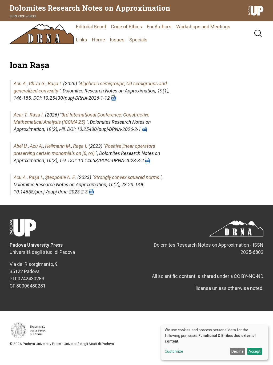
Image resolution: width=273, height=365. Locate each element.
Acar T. (21, 115)
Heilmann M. (58, 146)
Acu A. (20, 83)
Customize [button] (174, 352)
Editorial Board (91, 26)
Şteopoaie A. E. (60, 177)
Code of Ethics (126, 26)
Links (81, 39)
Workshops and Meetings (203, 26)
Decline (237, 351)
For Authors (159, 26)
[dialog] (214, 342)
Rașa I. (55, 83)
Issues (117, 39)
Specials (138, 39)
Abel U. (21, 146)
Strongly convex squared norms (126, 177)
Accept (254, 351)
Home (98, 39)
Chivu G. (37, 83)
